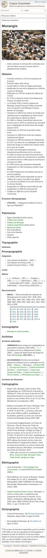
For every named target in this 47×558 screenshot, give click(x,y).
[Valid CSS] (37, 550)
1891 (14, 317)
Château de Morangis (15, 223)
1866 (36, 312)
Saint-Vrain (35, 370)
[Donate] (9, 550)
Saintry (38, 350)
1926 (28, 319)
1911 (14, 319)
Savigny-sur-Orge (14, 372)
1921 (21, 319)
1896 (21, 317)
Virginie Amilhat (13, 492)
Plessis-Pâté (39, 365)
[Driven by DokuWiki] (23, 553)
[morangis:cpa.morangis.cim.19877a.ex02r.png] (23, 45)
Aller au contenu (40, 2)
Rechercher (22, 10)
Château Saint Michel (15, 225)
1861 (29, 312)
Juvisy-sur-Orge (21, 455)
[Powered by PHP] (19, 550)
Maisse (17, 365)
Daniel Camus (27, 492)
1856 (21, 312)
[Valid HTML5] (28, 550)
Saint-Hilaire (22, 370)
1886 (36, 314)
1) (22, 205)
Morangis (18, 355)
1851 (14, 312)
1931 (36, 319)
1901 (29, 317)
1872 (14, 314)
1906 (36, 317)
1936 (14, 322)
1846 (36, 309)
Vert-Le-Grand (12, 375)
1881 (29, 314)
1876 (21, 314)
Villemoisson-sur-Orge (30, 375)
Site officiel (34, 521)
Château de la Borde (15, 220)
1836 (21, 309)
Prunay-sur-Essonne (18, 367)
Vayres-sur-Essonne (32, 372)
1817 (14, 309)
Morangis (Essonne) (35, 514)
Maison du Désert (14, 227)
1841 (29, 309)
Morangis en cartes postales (18, 331)
